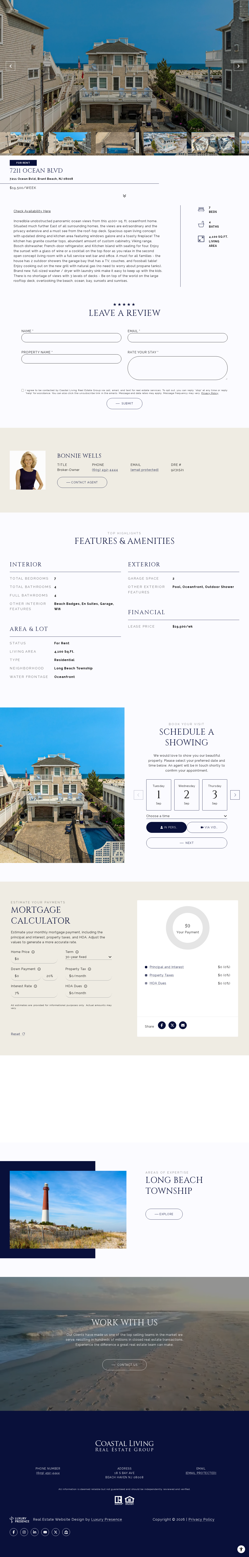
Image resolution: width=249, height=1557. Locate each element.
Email (133, 331)
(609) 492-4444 (105, 470)
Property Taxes (162, 975)
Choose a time (158, 816)
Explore (167, 1214)
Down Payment (23, 969)
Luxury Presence (106, 1519)
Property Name (36, 352)
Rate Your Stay (142, 352)
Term (69, 952)
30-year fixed (76, 957)
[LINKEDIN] (35, 1532)
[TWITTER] (56, 1532)
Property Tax (75, 969)
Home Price (20, 952)
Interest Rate (21, 986)
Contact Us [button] (127, 1364)
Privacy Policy (209, 393)
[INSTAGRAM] (24, 1532)
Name (26, 331)
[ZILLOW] (66, 1532)
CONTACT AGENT (84, 482)
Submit (127, 403)
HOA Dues (73, 986)
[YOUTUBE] (45, 1532)
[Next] (235, 795)
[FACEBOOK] (14, 1532)
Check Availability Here (32, 211)
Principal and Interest (167, 967)
